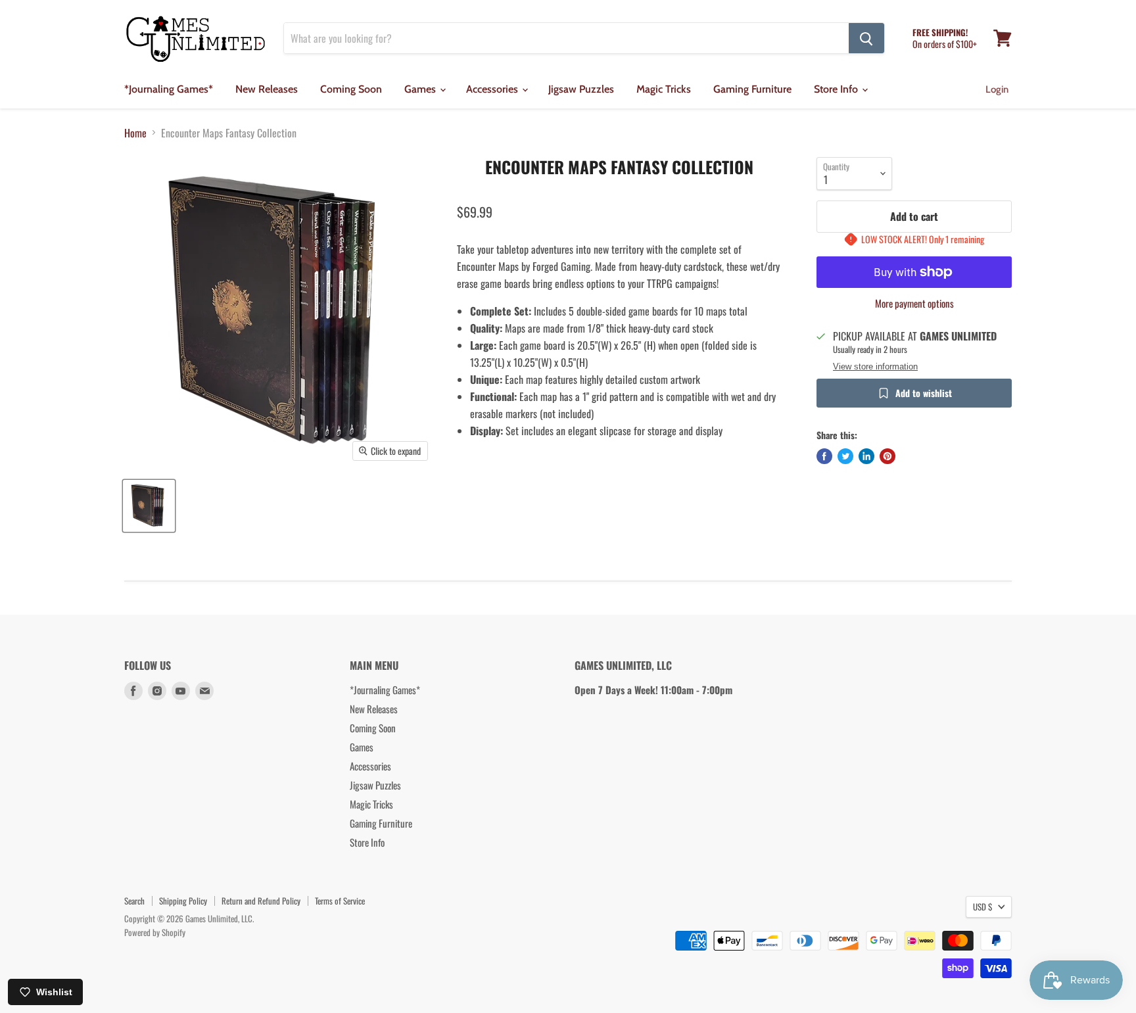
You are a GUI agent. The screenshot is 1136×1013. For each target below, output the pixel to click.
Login (996, 89)
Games (421, 89)
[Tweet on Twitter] (845, 456)
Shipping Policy (183, 900)
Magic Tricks (663, 89)
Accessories (493, 89)
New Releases (266, 89)
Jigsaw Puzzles (581, 89)
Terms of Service (340, 900)
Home (135, 133)
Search (134, 900)
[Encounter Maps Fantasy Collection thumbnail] (149, 506)
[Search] (866, 38)
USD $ (982, 906)
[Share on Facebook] (824, 456)
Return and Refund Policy (261, 900)
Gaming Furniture (752, 89)
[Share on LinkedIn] (866, 456)
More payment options (914, 303)
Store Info (837, 89)
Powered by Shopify (154, 932)
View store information (875, 366)
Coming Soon (351, 89)
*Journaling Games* (168, 89)
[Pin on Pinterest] (887, 456)
